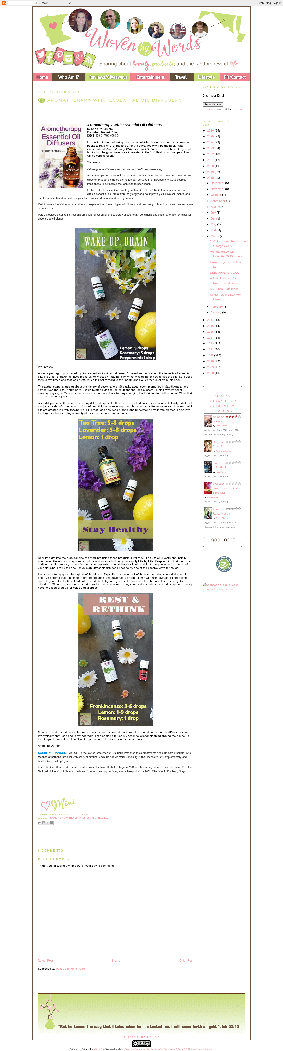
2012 (211, 349)
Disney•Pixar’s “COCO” (225, 272)
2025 (211, 136)
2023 (211, 148)
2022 (211, 154)
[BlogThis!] (44, 823)
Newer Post (45, 960)
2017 (211, 319)
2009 (211, 367)
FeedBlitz (238, 109)
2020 (211, 166)
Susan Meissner (223, 451)
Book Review (58, 818)
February (217, 306)
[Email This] (40, 823)
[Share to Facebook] (52, 823)
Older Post (186, 960)
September (218, 200)
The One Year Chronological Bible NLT (225, 488)
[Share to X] (48, 823)
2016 (211, 325)
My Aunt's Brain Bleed (224, 288)
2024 (211, 142)
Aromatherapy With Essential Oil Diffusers (115, 100)
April (214, 230)
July (214, 212)
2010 (211, 361)
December (218, 183)
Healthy (75, 818)
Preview (208, 109)
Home (116, 960)
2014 (211, 337)
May (214, 224)
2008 (211, 373)
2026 (211, 130)
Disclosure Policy (141, 1037)
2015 (211, 331)
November (218, 189)
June (214, 218)
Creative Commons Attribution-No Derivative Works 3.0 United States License (168, 1049)
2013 (211, 343)
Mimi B (98, 1049)
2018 (211, 177)
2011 (210, 355)
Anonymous (212, 497)
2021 (211, 160)
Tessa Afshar (222, 518)
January (216, 312)
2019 (211, 172)
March (215, 236)
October (216, 194)
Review (103, 818)
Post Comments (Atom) (71, 968)
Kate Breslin (221, 426)
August (216, 206)
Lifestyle (90, 818)
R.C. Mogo (221, 472)
